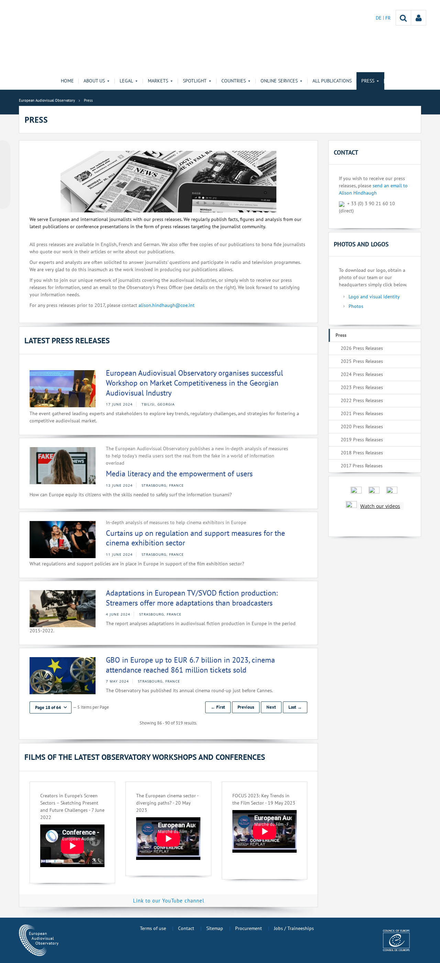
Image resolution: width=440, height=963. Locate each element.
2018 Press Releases (362, 453)
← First (218, 707)
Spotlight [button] (195, 81)
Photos (356, 306)
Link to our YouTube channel (168, 900)
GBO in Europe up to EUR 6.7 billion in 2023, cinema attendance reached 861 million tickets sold (190, 665)
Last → (295, 707)
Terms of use (153, 928)
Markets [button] (158, 81)
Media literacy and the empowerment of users (179, 473)
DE (379, 18)
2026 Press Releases (362, 348)
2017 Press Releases (362, 466)
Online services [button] (279, 81)
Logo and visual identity (374, 297)
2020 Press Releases (362, 426)
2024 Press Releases (362, 374)
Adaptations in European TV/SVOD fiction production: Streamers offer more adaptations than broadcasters (192, 598)
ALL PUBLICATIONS (332, 81)
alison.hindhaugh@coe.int (167, 305)
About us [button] (94, 81)
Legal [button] (126, 81)
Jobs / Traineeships (294, 928)
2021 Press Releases (362, 413)
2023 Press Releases (362, 387)
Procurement (248, 928)
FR (387, 18)
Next (271, 707)
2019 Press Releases (362, 439)
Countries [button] (233, 81)
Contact (186, 928)
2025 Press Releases (362, 361)
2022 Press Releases (362, 400)
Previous (246, 707)
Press (341, 335)
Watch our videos (380, 506)
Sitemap (214, 928)
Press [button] (367, 81)
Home (67, 81)
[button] (51, 707)
